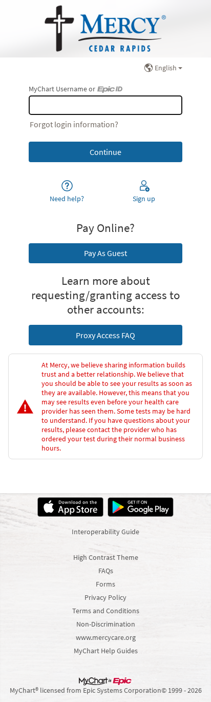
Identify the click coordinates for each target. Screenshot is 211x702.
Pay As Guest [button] (105, 253)
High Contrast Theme (105, 557)
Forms (105, 584)
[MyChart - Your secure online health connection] (105, 28)
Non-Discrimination (105, 624)
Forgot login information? (74, 124)
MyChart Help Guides (106, 650)
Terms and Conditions (105, 610)
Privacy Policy (105, 597)
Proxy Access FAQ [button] (105, 335)
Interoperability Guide (105, 531)
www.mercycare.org (106, 637)
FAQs (105, 570)
